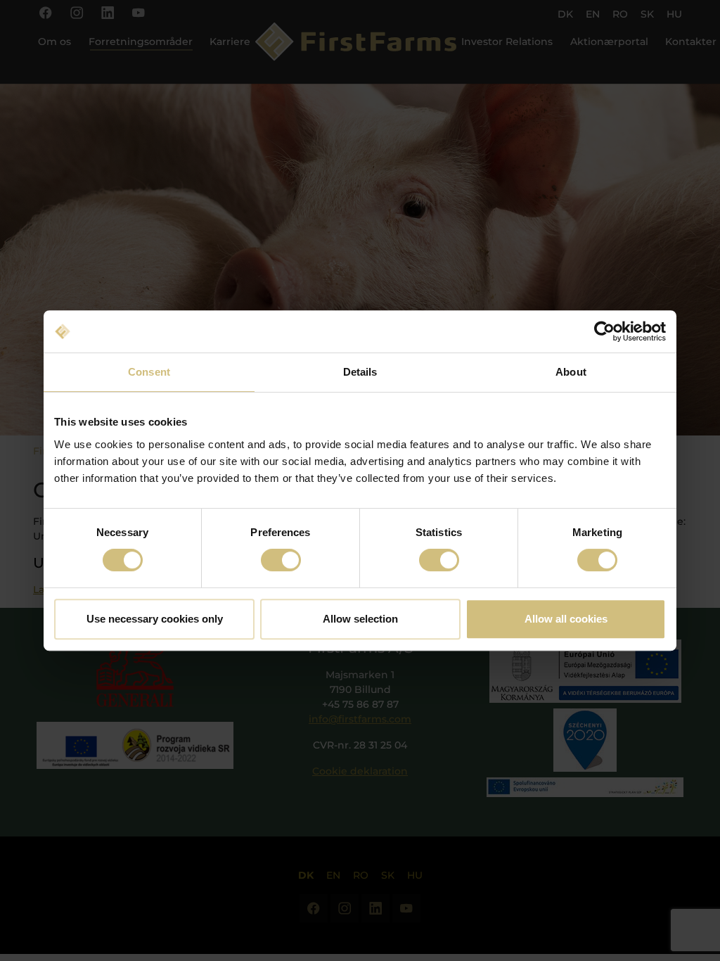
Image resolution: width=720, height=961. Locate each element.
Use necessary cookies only (154, 619)
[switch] (281, 560)
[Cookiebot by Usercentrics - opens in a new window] (604, 331)
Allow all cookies (566, 619)
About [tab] (570, 372)
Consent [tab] (149, 372)
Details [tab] (360, 372)
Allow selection (360, 619)
